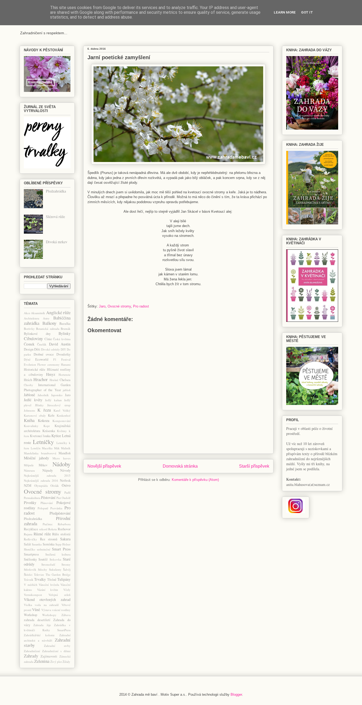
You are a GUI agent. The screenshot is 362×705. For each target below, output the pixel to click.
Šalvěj (66, 569)
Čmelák (41, 344)
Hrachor (40, 379)
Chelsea (65, 380)
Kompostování (61, 421)
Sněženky (30, 559)
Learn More (285, 12)
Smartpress (31, 554)
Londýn (36, 448)
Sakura (65, 538)
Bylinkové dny (37, 333)
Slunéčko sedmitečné (37, 549)
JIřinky (39, 405)
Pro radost (141, 306)
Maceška (47, 448)
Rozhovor (64, 529)
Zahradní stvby (57, 646)
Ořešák (54, 486)
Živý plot (56, 662)
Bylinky (64, 333)
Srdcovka (55, 559)
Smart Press (61, 549)
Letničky (43, 442)
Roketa (52, 529)
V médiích (30, 585)
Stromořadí (48, 564)
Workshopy (49, 615)
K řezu (44, 410)
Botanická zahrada (47, 329)
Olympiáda (41, 486)
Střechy (42, 569)
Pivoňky (30, 502)
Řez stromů (49, 539)
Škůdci (28, 574)
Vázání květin (47, 590)
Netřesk (65, 480)
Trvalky (40, 579)
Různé (38, 533)
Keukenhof (63, 415)
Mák (57, 448)
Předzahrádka (56, 191)
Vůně (36, 609)
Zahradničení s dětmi (56, 651)
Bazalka (64, 323)
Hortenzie (64, 375)
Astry (46, 318)
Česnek (29, 344)
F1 (54, 359)
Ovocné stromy (119, 306)
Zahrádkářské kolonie (39, 635)
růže (48, 533)
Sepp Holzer (62, 544)
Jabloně (29, 394)
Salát (27, 544)
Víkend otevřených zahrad (47, 599)
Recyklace (31, 529)
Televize (39, 574)
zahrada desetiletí (37, 620)
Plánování (47, 503)
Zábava (65, 615)
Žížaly (66, 662)
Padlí (67, 492)
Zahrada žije (42, 625)
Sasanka (37, 544)
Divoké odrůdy (50, 349)
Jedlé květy (33, 399)
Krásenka (48, 431)
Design (28, 349)
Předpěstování (60, 513)
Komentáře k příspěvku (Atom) (195, 480)
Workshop (30, 615)
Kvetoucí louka (40, 436)
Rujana (28, 534)
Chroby (28, 385)
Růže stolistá (61, 534)
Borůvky (29, 329)
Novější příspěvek (104, 466)
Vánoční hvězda (49, 585)
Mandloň (64, 453)
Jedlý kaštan (53, 400)
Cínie (48, 339)
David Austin (59, 344)
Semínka (49, 544)
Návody (65, 470)
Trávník (28, 580)
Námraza (29, 470)
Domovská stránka (180, 466)
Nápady (47, 470)
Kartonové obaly (35, 415)
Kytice (56, 435)
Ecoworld (41, 359)
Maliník (65, 448)
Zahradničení (32, 651)
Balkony (49, 323)
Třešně (51, 579)
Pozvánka (56, 508)
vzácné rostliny (61, 610)
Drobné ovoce (44, 354)
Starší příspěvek (254, 466)
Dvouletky (63, 354)
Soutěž (43, 559)
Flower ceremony (48, 364)
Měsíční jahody (36, 457)
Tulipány (63, 579)
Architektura (31, 318)
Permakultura (32, 498)
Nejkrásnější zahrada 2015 (47, 475)
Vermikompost (33, 595)
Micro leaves (61, 458)
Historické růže (34, 369)
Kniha (29, 420)
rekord (43, 529)
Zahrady (31, 656)
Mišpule (29, 465)
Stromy (65, 564)
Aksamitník (38, 313)
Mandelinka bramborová (40, 453)
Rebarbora (64, 524)
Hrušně (54, 380)
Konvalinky (31, 426)
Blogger (236, 695)
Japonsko (57, 395)
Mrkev (43, 465)
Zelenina (41, 661)
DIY (63, 349)
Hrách (28, 380)
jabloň (66, 390)
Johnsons (29, 410)
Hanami (65, 364)
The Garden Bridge (58, 574)
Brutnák (65, 329)
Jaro (102, 306)
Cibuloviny (33, 338)
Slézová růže (55, 216)
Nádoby (61, 464)
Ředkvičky (30, 539)
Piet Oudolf (63, 498)
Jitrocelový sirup (58, 405)
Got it (307, 12)
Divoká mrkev (56, 241)
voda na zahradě (47, 605)
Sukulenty (55, 569)
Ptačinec (48, 524)
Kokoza (43, 420)
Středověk (30, 569)
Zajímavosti (49, 656)
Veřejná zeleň (59, 595)
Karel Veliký (62, 410)
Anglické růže (58, 312)
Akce (27, 313)
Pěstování (48, 497)
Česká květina (61, 339)
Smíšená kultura (57, 554)
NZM (27, 485)
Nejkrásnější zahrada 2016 (41, 480)
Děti (37, 349)
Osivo (66, 485)
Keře (51, 415)
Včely (66, 590)
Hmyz (50, 374)
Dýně (27, 359)
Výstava (46, 610)
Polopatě (43, 508)
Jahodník (43, 395)
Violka (28, 605)
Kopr (46, 426)
